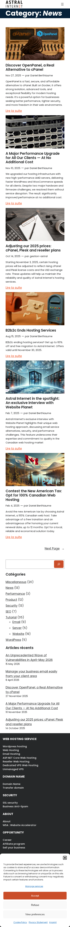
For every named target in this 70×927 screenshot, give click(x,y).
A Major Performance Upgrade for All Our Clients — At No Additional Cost (33, 157)
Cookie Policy (20, 922)
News (9, 588)
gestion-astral (39, 256)
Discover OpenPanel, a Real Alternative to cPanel (30, 67)
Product (11, 600)
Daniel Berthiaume (41, 75)
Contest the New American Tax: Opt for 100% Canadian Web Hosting (34, 495)
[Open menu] (62, 4)
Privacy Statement (38, 922)
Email (16, 622)
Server (17, 628)
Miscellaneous (16, 582)
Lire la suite (14, 111)
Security (12, 606)
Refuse (35, 905)
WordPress (13, 640)
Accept (35, 895)
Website (18, 634)
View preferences (35, 914)
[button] (65, 857)
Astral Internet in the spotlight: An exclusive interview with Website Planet (32, 402)
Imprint (53, 922)
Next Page (54, 548)
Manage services (34, 886)
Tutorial (11, 617)
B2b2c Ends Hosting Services (31, 330)
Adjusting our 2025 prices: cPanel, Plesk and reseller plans (33, 248)
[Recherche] (59, 564)
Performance (15, 594)
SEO (8, 611)
